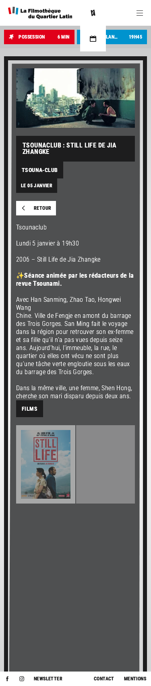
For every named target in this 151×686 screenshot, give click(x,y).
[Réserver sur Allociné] (93, 13)
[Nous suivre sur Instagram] (21, 679)
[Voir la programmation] (93, 38)
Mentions (135, 679)
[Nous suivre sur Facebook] (7, 679)
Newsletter (48, 679)
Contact (104, 679)
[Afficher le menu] (139, 13)
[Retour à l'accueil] (40, 13)
